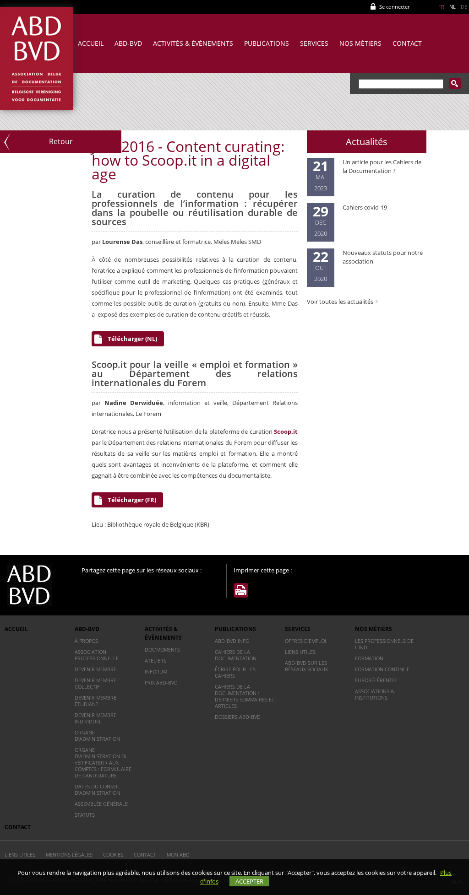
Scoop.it (286, 431)
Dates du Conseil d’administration (97, 789)
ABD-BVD (128, 43)
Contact (407, 43)
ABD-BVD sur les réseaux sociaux (306, 666)
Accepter (249, 881)
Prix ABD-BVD (161, 682)
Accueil (91, 43)
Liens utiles (300, 651)
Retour (61, 141)
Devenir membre (95, 669)
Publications (266, 43)
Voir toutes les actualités (340, 301)
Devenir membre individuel (95, 718)
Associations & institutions (374, 694)
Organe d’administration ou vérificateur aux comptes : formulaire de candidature (103, 762)
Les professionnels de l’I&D (384, 644)
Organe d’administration (97, 735)
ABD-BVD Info (232, 640)
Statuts (85, 814)
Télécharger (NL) (132, 338)
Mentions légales (69, 854)
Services (314, 43)
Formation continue (382, 669)
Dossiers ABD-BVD (238, 716)
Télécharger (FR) (132, 500)
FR (441, 6)
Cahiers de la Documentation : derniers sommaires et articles (244, 696)
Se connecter (394, 6)
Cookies (113, 854)
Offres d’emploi (305, 640)
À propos (86, 640)
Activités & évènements (193, 43)
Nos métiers (360, 43)
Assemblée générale (101, 803)
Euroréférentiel (377, 680)
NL (452, 6)
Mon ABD (178, 854)
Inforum (156, 671)
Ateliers (155, 660)
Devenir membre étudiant (95, 700)
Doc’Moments (162, 649)
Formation (369, 658)
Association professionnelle (97, 655)
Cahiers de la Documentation (235, 655)
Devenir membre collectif (95, 683)
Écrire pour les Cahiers (235, 672)
